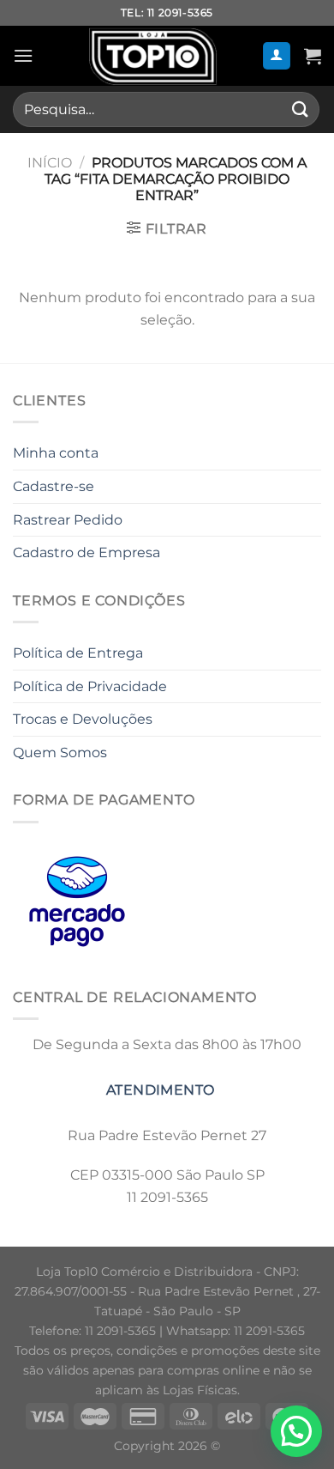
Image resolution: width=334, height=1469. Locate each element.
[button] (296, 1431)
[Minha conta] (277, 56)
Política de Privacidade (90, 686)
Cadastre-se (53, 486)
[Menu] (23, 55)
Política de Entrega (78, 653)
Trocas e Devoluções (82, 719)
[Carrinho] (312, 56)
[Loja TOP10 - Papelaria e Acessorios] (153, 56)
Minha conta (55, 453)
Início (49, 163)
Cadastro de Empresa (86, 552)
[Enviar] (300, 109)
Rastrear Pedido (67, 520)
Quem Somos (60, 752)
